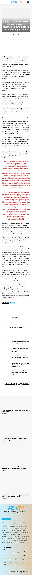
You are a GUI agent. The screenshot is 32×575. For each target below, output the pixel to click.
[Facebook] (10, 331)
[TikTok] (14, 544)
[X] (18, 331)
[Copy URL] (3, 331)
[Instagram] (6, 544)
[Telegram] (7, 331)
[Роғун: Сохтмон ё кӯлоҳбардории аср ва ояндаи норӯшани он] (6, 342)
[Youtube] (25, 544)
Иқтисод (12, 302)
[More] (30, 331)
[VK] (22, 331)
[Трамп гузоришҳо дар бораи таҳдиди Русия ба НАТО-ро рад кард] (6, 372)
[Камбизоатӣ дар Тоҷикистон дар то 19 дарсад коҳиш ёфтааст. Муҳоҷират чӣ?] (6, 365)
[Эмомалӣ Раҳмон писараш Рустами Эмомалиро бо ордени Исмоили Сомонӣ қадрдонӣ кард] (6, 357)
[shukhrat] (16, 311)
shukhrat (16, 318)
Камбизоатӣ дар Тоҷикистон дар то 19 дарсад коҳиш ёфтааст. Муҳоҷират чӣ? (21, 365)
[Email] (26, 331)
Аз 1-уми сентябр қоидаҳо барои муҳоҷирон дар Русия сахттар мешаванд (20, 350)
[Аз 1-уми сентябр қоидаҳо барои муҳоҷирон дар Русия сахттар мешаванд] (6, 350)
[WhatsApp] (14, 331)
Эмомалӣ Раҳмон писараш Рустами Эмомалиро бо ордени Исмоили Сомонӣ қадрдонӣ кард (20, 357)
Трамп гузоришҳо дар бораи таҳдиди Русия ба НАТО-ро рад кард (20, 372)
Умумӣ (16, 18)
